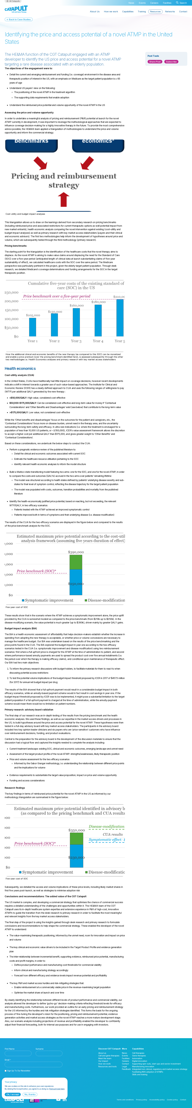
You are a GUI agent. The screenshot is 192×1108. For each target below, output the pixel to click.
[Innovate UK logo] (38, 1099)
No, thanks (30, 1094)
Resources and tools (107, 1066)
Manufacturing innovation (143, 1066)
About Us (95, 11)
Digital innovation (139, 1061)
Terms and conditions (125, 1100)
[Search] (181, 3)
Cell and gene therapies (108, 1056)
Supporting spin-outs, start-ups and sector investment (156, 1064)
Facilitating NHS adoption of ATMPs (147, 1072)
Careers (154, 3)
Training (142, 11)
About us (102, 1053)
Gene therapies (139, 1056)
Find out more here (56, 1089)
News (131, 3)
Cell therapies (138, 1053)
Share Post (155, 61)
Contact (183, 11)
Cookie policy (172, 1100)
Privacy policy (141, 1100)
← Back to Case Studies (19, 19)
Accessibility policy (157, 1100)
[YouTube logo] (58, 1099)
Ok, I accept (13, 1094)
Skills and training (139, 1074)
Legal (124, 1066)
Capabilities (127, 11)
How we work (111, 11)
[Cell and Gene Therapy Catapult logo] (16, 9)
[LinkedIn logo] (64, 1100)
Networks (170, 11)
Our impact (103, 1061)
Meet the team (104, 1058)
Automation (137, 1058)
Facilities (167, 3)
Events (142, 3)
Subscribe (171, 61)
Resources (155, 11)
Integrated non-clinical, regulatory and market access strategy (159, 1069)
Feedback (126, 1069)
